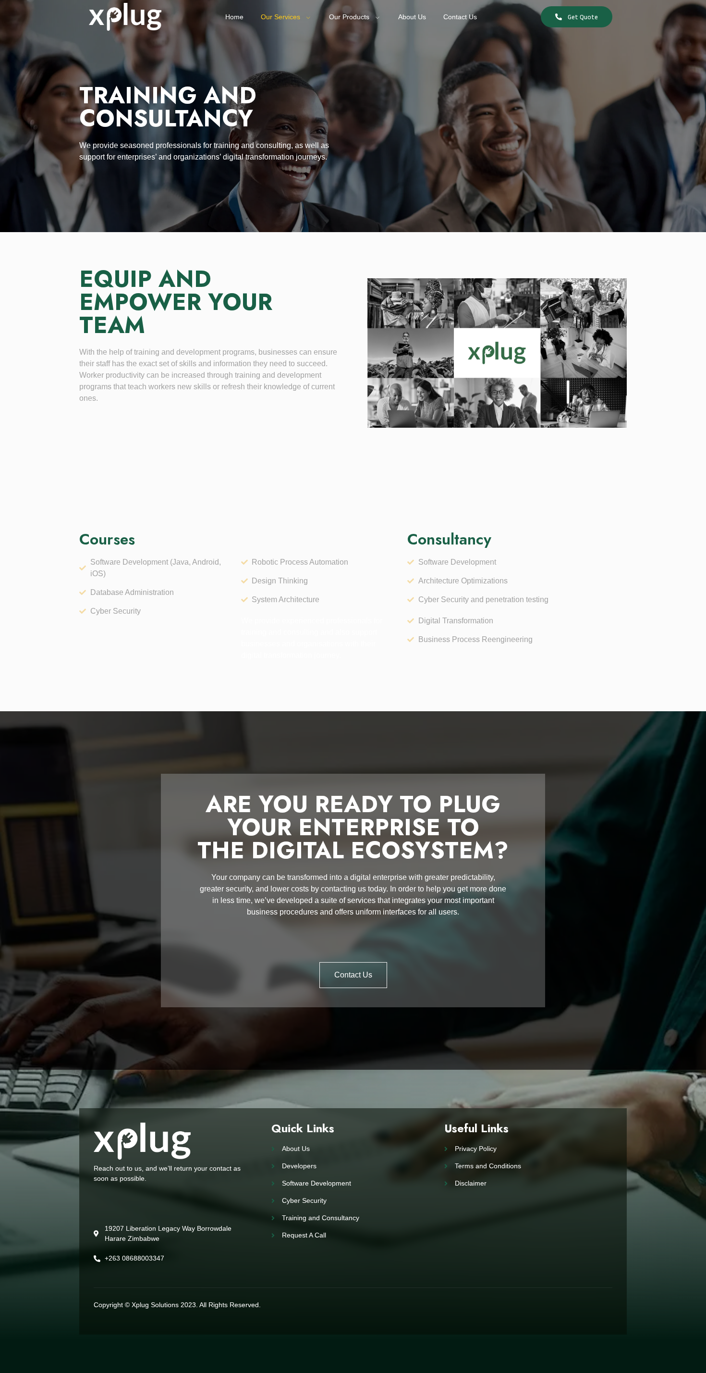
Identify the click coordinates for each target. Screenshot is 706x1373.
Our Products (349, 17)
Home (234, 17)
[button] (576, 16)
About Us (412, 17)
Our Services (280, 17)
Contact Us (460, 17)
